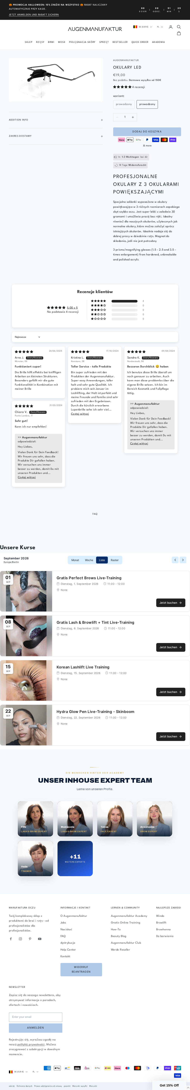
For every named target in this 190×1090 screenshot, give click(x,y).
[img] (24, 352)
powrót (67, 1086)
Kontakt (65, 956)
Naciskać (66, 929)
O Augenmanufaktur (73, 916)
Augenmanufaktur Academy (129, 916)
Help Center (68, 949)
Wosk (61, 42)
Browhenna (163, 929)
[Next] (183, 560)
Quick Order (140, 42)
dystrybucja (67, 943)
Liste (102, 560)
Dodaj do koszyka (147, 131)
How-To (116, 929)
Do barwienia (165, 936)
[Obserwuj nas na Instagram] (20, 939)
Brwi (51, 42)
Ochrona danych (24, 1086)
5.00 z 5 (72, 308)
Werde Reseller (120, 949)
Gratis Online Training (125, 922)
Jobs (63, 922)
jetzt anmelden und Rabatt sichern (34, 15)
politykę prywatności (31, 1044)
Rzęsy (40, 42)
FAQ (63, 936)
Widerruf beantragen (81, 969)
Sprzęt (104, 42)
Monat (75, 560)
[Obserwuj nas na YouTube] (40, 939)
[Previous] (175, 560)
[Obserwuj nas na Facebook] (11, 939)
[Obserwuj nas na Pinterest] (30, 939)
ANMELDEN (35, 1028)
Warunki (93, 1086)
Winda (160, 916)
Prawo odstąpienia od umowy (48, 1086)
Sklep (28, 42)
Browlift (161, 922)
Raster (115, 560)
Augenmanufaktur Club (126, 943)
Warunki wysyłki (79, 1086)
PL (158, 27)
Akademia (158, 42)
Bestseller (120, 42)
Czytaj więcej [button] (80, 414)
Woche (89, 560)
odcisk (12, 1086)
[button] (122, 87)
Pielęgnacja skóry (82, 42)
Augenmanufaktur (126, 60)
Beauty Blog (119, 936)
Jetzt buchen (168, 602)
